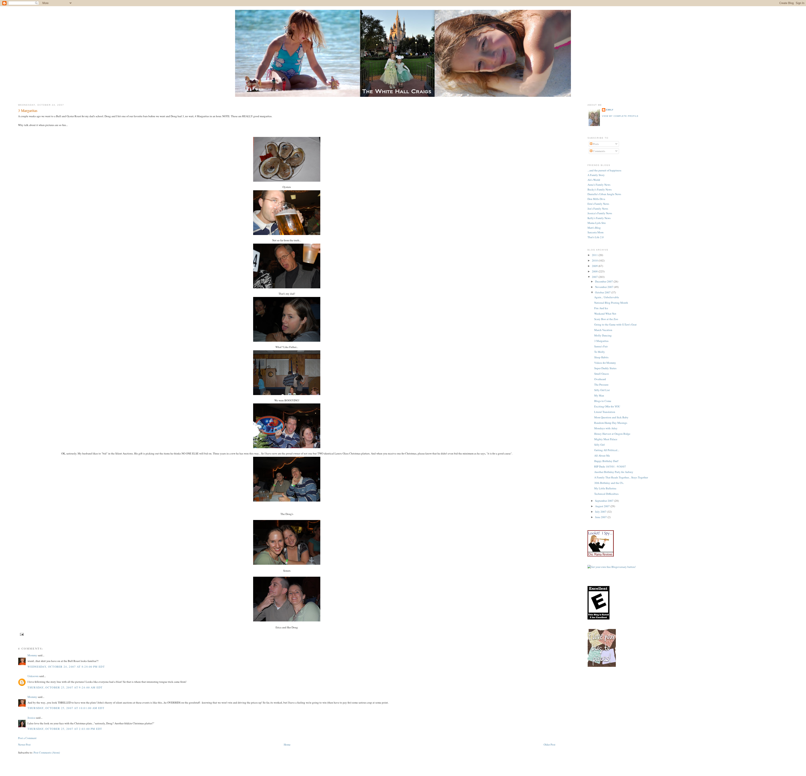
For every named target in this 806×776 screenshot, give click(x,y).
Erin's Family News (598, 204)
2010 (595, 260)
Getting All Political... (606, 450)
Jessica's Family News (599, 213)
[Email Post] (21, 634)
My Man (599, 395)
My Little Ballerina (605, 488)
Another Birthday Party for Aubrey (613, 472)
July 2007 (601, 511)
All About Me (602, 455)
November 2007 (604, 287)
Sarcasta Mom (595, 232)
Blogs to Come (602, 401)
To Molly (599, 352)
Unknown (33, 676)
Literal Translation (604, 412)
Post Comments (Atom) (47, 752)
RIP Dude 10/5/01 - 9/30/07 (610, 466)
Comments (598, 151)
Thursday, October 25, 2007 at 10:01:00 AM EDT (65, 708)
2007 (595, 277)
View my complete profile (620, 116)
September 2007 (604, 501)
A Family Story (596, 175)
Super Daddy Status (605, 368)
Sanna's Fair (601, 346)
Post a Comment (27, 738)
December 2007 (604, 281)
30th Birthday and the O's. (609, 483)
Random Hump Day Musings (610, 423)
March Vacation (603, 330)
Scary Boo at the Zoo (606, 319)
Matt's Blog (594, 228)
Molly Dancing (603, 335)
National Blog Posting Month (611, 303)
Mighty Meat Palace (605, 439)
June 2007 (601, 517)
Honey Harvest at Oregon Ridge (612, 434)
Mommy (32, 655)
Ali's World (593, 180)
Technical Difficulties (606, 494)
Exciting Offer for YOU (607, 406)
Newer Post (24, 744)
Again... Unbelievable (606, 297)
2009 (595, 266)
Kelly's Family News (599, 218)
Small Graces (601, 374)
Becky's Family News (599, 189)
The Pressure (601, 384)
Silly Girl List (602, 390)
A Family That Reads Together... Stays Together (621, 477)
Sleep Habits (601, 357)
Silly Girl (599, 444)
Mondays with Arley (606, 428)
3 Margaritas (27, 110)
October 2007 (603, 292)
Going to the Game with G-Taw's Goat (615, 324)
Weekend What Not (605, 313)
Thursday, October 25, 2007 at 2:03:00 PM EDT (64, 729)
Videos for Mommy (605, 363)
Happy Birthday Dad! (606, 461)
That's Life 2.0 (595, 237)
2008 (595, 271)
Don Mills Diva (596, 199)
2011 (595, 255)
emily (610, 110)
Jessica (31, 718)
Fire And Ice (601, 308)
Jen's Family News (597, 208)
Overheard (600, 379)
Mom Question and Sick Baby (611, 417)
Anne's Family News (598, 184)
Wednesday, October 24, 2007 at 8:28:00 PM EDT (66, 666)
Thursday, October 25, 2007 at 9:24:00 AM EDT (64, 687)
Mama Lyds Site (596, 223)
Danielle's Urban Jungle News (604, 194)
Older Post (549, 744)
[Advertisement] (663, 685)
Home (287, 744)
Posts (595, 144)
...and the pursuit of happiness (604, 170)
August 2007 (602, 506)
